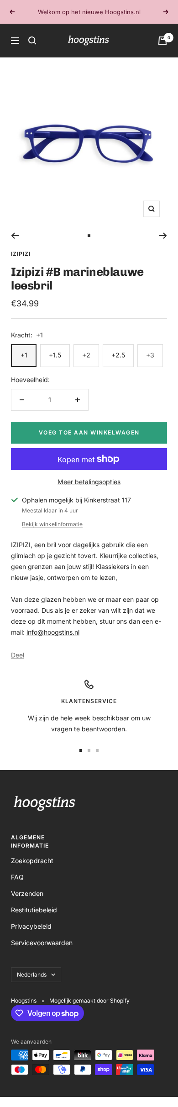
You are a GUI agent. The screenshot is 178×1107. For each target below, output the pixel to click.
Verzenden (27, 893)
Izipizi (21, 253)
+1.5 (55, 355)
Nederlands (32, 974)
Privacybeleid (31, 926)
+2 (86, 355)
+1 (24, 355)
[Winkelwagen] (162, 40)
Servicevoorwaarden (42, 943)
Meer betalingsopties (89, 482)
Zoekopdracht (32, 860)
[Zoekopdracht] (32, 40)
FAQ (17, 877)
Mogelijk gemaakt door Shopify (89, 1000)
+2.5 (118, 355)
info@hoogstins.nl (52, 632)
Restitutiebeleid (34, 910)
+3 (150, 355)
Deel (17, 655)
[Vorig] (15, 236)
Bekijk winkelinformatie (52, 524)
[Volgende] (163, 236)
